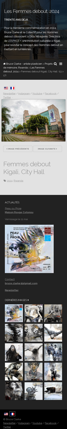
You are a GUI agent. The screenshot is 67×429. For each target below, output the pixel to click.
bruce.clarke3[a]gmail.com (21, 283)
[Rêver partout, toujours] (14, 372)
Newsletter (9, 423)
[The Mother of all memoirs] (34, 372)
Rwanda (18, 180)
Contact (10, 279)
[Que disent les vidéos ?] (34, 391)
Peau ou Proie (13, 208)
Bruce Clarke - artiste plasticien (24, 63)
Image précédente (18, 149)
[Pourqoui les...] (53, 313)
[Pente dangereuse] (53, 333)
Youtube (37, 423)
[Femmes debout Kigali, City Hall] (33, 140)
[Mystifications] (14, 352)
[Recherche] (55, 63)
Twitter (7, 427)
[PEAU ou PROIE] (14, 313)
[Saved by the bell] (53, 372)
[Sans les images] (34, 333)
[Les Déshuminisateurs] (34, 352)
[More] (28, 300)
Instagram (24, 423)
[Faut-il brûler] (34, 313)
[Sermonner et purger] (53, 352)
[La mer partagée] (14, 333)
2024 (10, 180)
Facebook (51, 423)
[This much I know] (14, 391)
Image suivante (47, 149)
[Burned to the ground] (53, 391)
